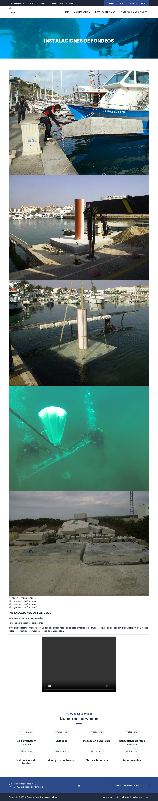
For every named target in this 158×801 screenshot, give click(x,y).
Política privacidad (123, 797)
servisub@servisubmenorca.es (64, 3)
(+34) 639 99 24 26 (115, 3)
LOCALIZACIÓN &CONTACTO (133, 12)
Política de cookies (141, 797)
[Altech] (12, 12)
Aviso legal (107, 797)
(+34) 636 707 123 (138, 3)
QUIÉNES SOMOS (82, 12)
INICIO (66, 12)
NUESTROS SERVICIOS (104, 12)
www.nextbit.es (49, 797)
